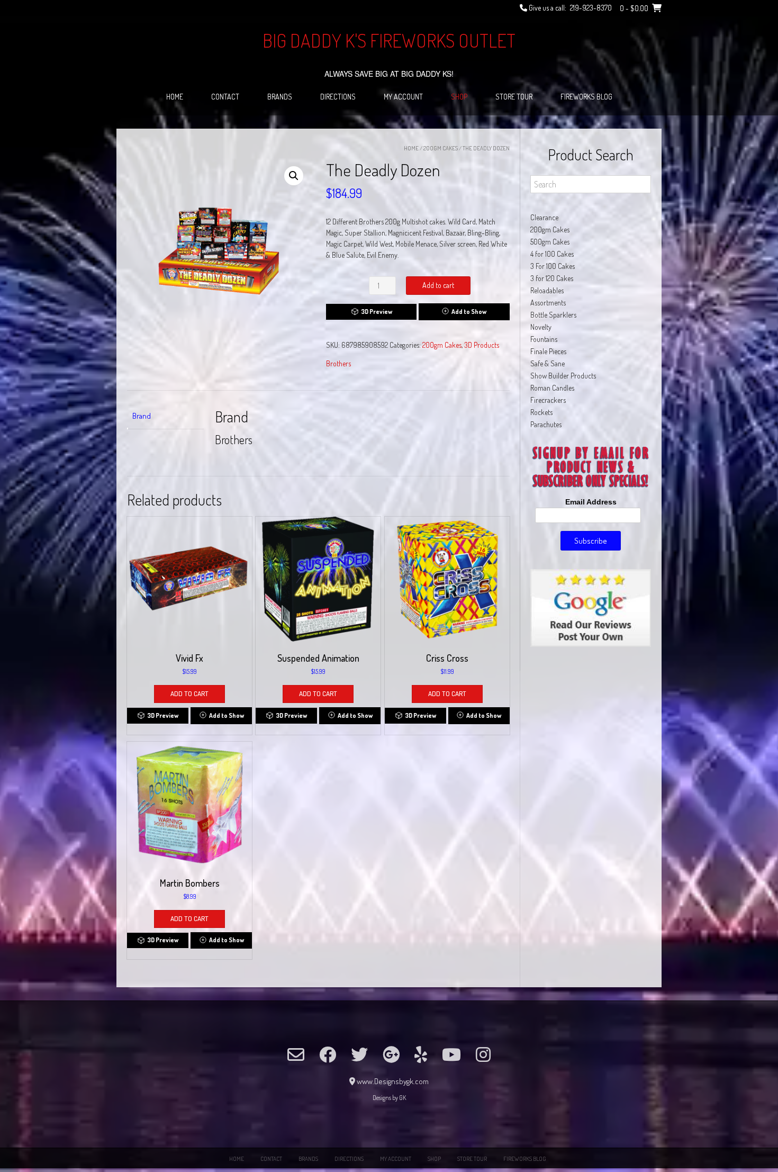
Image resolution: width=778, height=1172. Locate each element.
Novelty (540, 326)
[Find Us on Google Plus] (391, 1054)
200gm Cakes (440, 148)
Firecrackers (548, 399)
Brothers (338, 363)
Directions (338, 96)
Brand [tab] (141, 416)
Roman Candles (552, 387)
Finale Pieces (548, 351)
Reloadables (547, 290)
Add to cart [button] (189, 693)
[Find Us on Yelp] (420, 1054)
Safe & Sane (547, 363)
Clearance (544, 217)
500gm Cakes (549, 241)
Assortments (548, 302)
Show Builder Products (563, 375)
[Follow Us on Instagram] (483, 1054)
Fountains (543, 339)
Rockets (541, 412)
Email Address (591, 502)
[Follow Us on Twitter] (359, 1054)
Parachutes (546, 424)
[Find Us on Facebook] (327, 1054)
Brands (279, 96)
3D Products (481, 344)
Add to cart (438, 285)
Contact (225, 96)
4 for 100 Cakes (552, 253)
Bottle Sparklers (553, 314)
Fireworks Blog (586, 96)
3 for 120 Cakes (551, 278)
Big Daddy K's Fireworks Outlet (389, 40)
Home (174, 96)
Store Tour (513, 96)
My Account (403, 96)
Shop (459, 96)
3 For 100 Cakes (552, 266)
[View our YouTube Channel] (451, 1054)
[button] (293, 175)
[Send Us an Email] (295, 1054)
